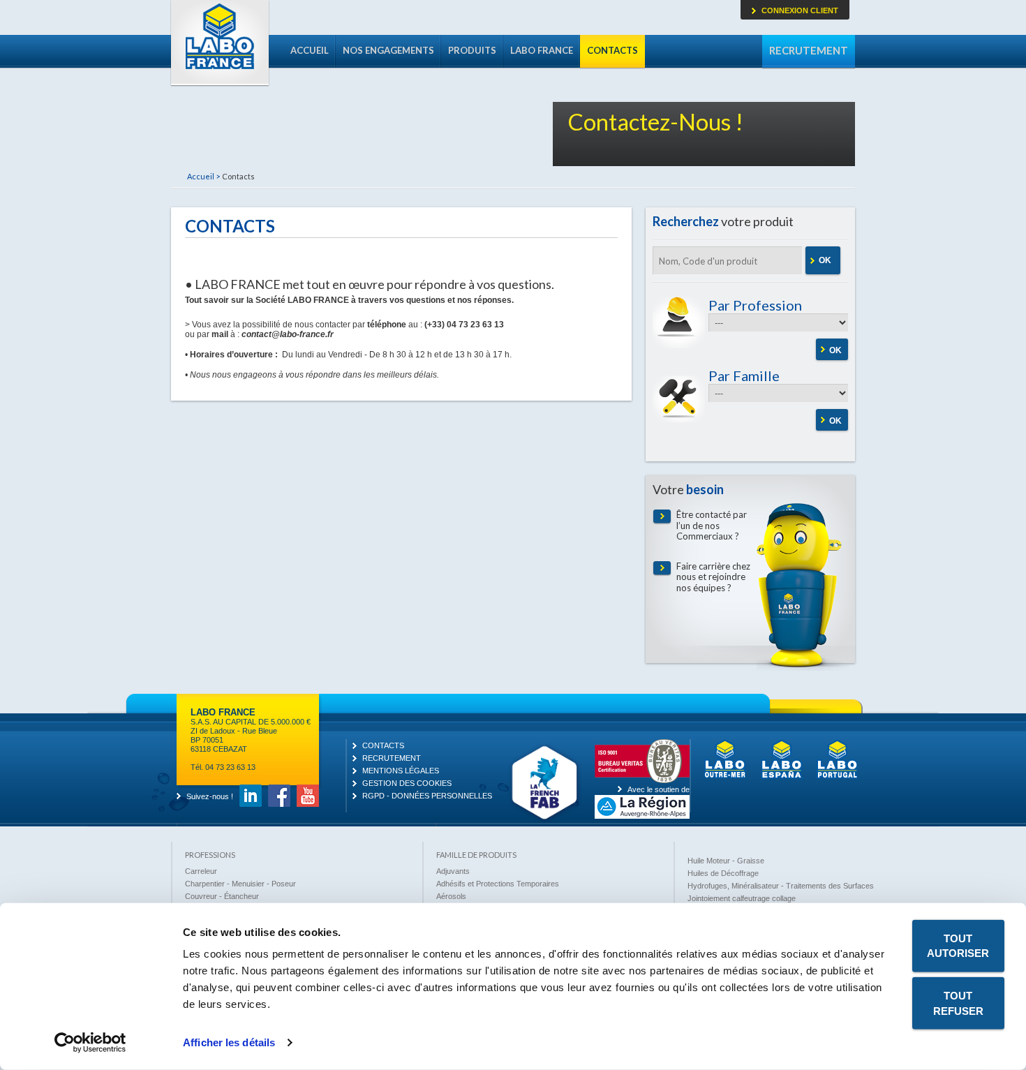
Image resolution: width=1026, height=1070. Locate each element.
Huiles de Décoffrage (723, 873)
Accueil (309, 50)
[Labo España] (782, 776)
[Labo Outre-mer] (725, 776)
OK (825, 260)
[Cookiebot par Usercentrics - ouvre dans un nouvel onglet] (90, 1042)
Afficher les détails (229, 1042)
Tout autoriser (958, 945)
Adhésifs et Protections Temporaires (497, 883)
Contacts (612, 50)
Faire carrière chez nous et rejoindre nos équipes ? (713, 577)
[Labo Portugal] (837, 776)
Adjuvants (453, 871)
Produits (472, 50)
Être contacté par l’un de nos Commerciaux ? (711, 526)
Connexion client (799, 10)
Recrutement (808, 50)
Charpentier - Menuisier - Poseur (240, 883)
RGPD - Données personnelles (427, 796)
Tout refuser (958, 1003)
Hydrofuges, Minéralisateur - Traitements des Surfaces (780, 886)
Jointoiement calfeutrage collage (741, 898)
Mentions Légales (400, 770)
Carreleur (201, 871)
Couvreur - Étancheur (222, 896)
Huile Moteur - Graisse (725, 860)
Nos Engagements (388, 50)
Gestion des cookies (407, 783)
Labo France (219, 43)
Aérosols (451, 896)
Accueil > (203, 176)
